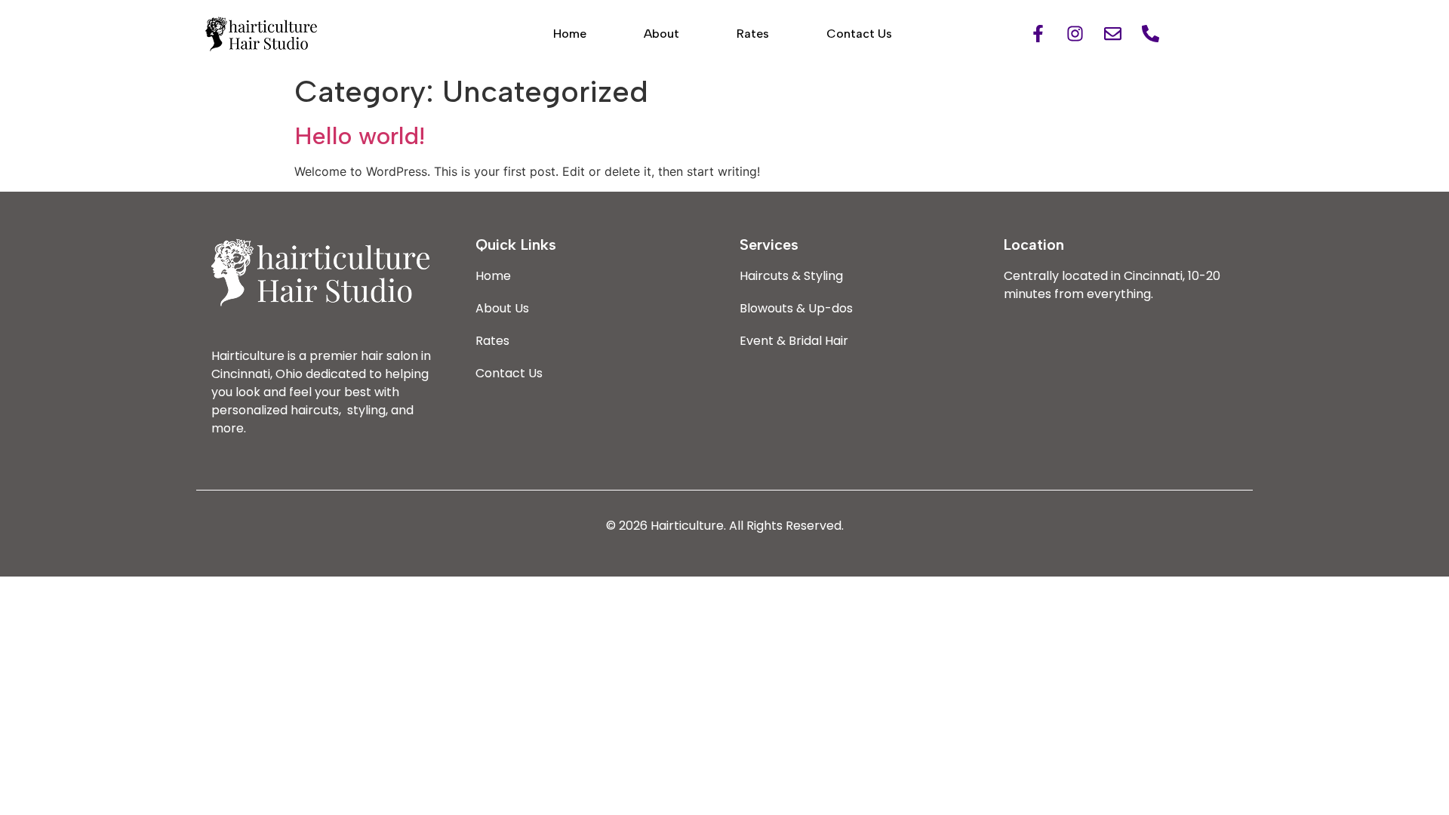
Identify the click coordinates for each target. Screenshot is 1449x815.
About (661, 33)
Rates (753, 33)
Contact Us (859, 33)
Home (569, 33)
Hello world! (359, 135)
